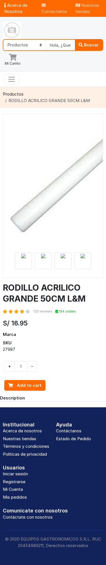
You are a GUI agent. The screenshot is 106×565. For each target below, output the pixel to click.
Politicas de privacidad (25, 454)
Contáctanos (54, 11)
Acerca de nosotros (22, 430)
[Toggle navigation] (11, 79)
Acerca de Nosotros (15, 8)
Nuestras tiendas (87, 8)
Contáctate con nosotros (28, 517)
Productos (13, 94)
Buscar (91, 45)
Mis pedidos (15, 497)
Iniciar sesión (15, 473)
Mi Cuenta (13, 489)
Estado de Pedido (73, 438)
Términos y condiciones (26, 446)
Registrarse (14, 481)
